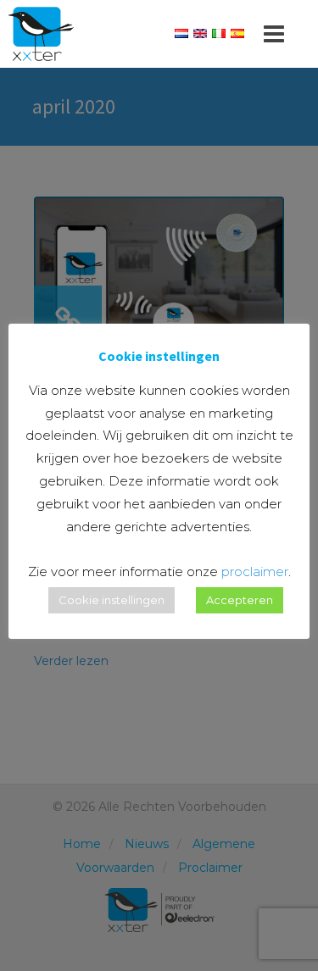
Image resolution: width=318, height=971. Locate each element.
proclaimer (254, 571)
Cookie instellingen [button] (112, 600)
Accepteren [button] (239, 600)
